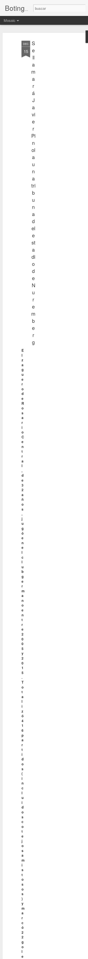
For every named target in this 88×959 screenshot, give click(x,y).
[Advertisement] (48, 115)
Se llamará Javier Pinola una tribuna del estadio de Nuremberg (33, 193)
